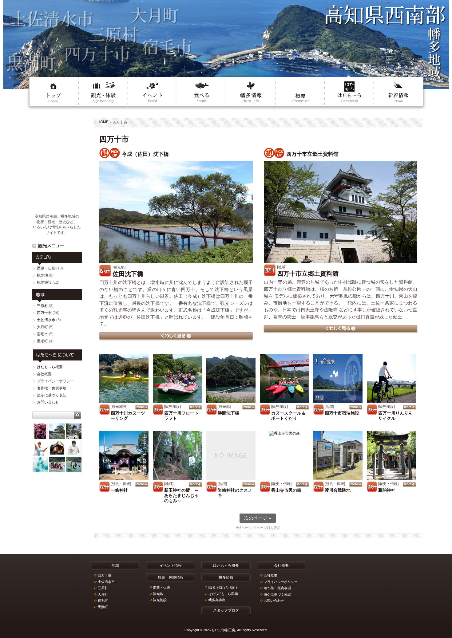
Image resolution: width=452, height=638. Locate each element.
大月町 (42, 327)
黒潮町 (42, 341)
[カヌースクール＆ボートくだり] (284, 378)
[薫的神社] (391, 455)
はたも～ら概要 (50, 367)
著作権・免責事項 (51, 388)
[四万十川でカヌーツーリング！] (124, 378)
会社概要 (44, 374)
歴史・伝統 (46, 268)
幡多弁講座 (216, 600)
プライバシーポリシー (55, 381)
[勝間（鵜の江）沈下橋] (231, 378)
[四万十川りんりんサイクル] (391, 378)
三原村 (42, 306)
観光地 (42, 275)
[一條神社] (124, 455)
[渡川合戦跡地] (338, 455)
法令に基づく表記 (51, 395)
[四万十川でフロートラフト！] (177, 378)
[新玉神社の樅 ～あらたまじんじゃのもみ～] (177, 455)
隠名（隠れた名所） (223, 587)
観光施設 (44, 282)
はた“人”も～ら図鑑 (223, 594)
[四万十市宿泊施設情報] (338, 378)
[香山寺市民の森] (284, 455)
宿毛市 (42, 334)
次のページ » (257, 518)
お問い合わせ (48, 402)
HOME (103, 122)
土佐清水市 (46, 320)
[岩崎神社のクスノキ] (231, 455)
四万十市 (44, 313)
